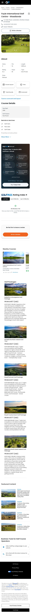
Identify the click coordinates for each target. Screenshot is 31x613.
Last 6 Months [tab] (15, 199)
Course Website (8, 27)
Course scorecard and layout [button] (11, 99)
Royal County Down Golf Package (15, 415)
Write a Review (15, 234)
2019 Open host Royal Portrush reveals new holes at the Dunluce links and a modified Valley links (23, 493)
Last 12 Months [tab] (25, 199)
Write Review (15, 272)
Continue (15, 610)
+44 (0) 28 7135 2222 (10, 24)
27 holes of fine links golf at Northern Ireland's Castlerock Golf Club (23, 516)
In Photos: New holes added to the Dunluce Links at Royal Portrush (23, 505)
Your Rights (17, 589)
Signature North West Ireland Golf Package (15, 450)
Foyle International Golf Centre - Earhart (12, 266)
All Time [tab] (5, 199)
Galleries (19, 501)
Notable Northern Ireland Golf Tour (13, 340)
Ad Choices (15, 564)
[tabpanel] (15, 43)
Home (2, 7)
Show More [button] (5, 137)
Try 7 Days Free (15, 185)
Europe (12, 7)
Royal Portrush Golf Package (13, 377)
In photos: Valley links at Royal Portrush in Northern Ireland (23, 528)
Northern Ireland (6, 9)
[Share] (29, 14)
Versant (15, 583)
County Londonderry (16, 9)
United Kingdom (19, 7)
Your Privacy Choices (17, 571)
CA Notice (15, 575)
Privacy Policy (15, 568)
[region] (15, 596)
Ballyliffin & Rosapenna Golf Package (13, 298)
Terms (10, 585)
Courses (7, 7)
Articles (19, 489)
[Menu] (2, 2)
